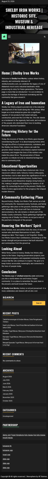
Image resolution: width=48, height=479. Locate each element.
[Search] (44, 37)
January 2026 (8, 394)
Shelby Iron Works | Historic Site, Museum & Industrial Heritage (24, 18)
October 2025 (7, 401)
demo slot (7, 435)
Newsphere (31, 476)
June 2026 (6, 383)
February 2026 (8, 390)
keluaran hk (7, 446)
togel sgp (6, 455)
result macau (8, 438)
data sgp (6, 459)
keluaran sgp (8, 450)
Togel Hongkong (17, 435)
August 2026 (7, 377)
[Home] (4, 36)
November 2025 (8, 397)
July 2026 (6, 380)
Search (8, 297)
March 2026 (7, 387)
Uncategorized (8, 416)
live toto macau (39, 435)
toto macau (28, 435)
